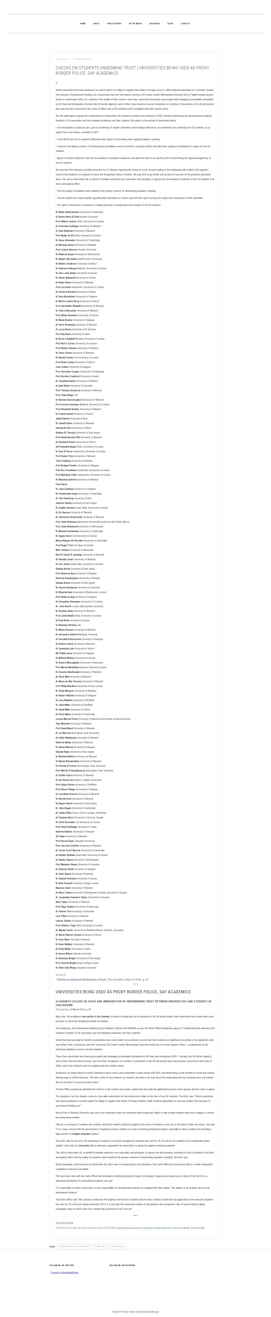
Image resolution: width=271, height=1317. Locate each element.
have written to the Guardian (95, 1016)
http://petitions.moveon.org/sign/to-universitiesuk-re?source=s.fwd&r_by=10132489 (160, 1228)
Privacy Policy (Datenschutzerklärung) (140, 1311)
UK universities (118, 1246)
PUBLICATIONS (83, 59)
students (160, 90)
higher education (82, 1133)
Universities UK (85, 1145)
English (100, 1246)
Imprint (115, 1311)
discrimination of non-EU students (75, 1246)
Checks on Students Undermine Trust (81, 979)
